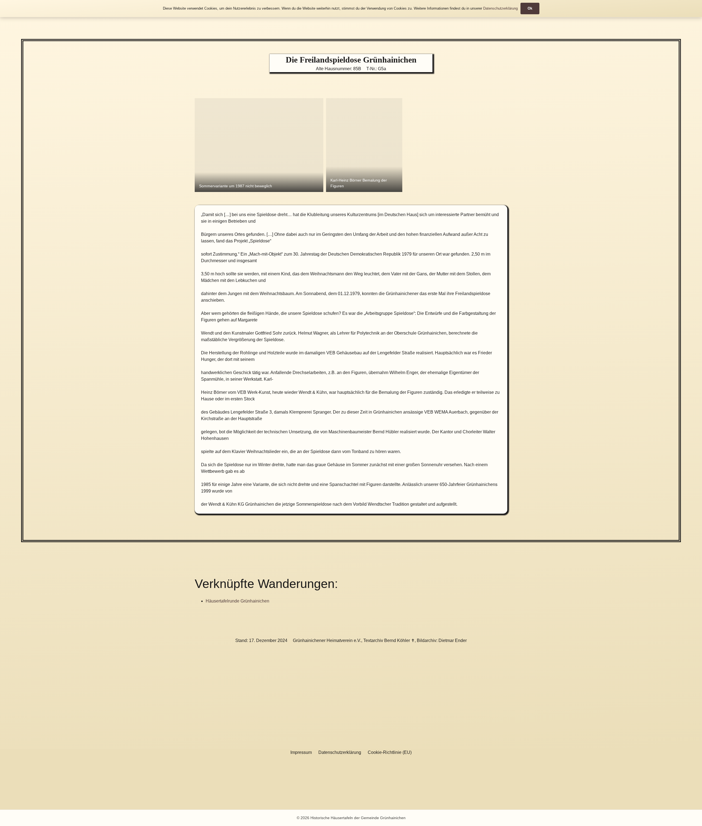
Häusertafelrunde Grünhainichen (237, 601)
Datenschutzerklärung (339, 752)
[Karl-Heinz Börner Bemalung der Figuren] (364, 145)
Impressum (301, 752)
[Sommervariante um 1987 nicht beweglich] (259, 145)
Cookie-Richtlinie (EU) (390, 752)
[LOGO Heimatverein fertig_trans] (325, 782)
